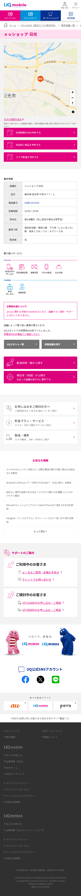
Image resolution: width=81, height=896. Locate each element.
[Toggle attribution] (73, 112)
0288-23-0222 (31, 202)
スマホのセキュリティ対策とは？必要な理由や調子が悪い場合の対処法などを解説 (40, 471)
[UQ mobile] (15, 5)
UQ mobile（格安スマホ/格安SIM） (39, 25)
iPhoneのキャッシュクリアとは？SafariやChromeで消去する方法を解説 (39, 506)
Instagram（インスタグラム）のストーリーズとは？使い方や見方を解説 (39, 519)
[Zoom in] (72, 92)
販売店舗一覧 (68, 25)
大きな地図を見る (13, 119)
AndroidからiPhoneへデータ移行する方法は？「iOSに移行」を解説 (38, 482)
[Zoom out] (72, 97)
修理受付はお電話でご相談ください (22, 334)
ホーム (12, 25)
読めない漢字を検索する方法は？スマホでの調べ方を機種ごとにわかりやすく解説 (39, 493)
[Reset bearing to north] (72, 103)
